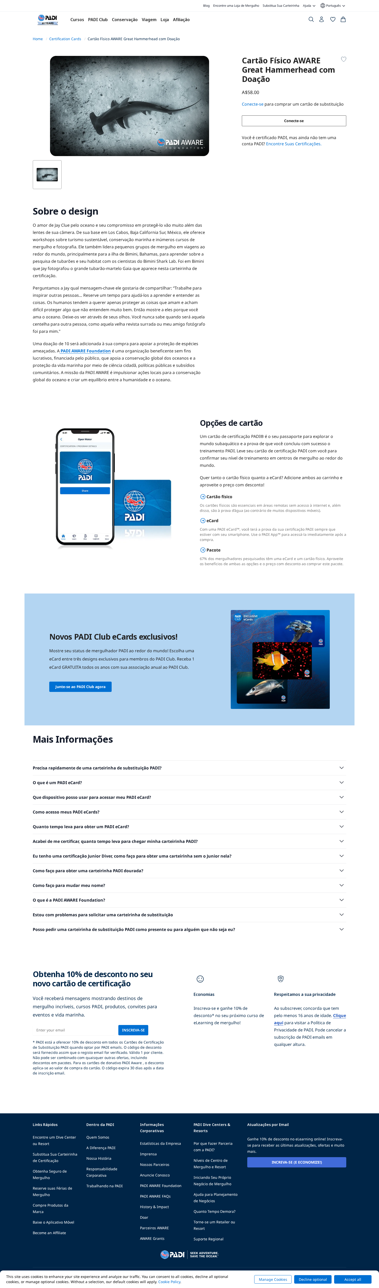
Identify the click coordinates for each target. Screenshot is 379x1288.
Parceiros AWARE (154, 1227)
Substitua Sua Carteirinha (281, 5)
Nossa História (98, 1158)
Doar (144, 1217)
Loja (165, 19)
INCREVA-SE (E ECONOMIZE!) (297, 1162)
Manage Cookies (273, 1279)
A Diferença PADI (101, 1147)
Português (330, 6)
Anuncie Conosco (155, 1175)
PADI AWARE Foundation (85, 351)
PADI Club (98, 19)
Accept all (352, 1279)
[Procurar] (311, 20)
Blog (206, 5)
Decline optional (313, 1279)
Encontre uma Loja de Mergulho (236, 5)
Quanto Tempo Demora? (214, 1211)
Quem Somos (97, 1137)
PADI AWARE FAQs (155, 1196)
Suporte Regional (209, 1238)
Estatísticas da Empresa (160, 1143)
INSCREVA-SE (133, 1030)
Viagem (149, 19)
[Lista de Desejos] (333, 20)
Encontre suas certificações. (294, 144)
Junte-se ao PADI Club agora (80, 686)
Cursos (77, 19)
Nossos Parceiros (154, 1164)
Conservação (125, 19)
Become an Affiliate (49, 1232)
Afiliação (181, 19)
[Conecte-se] (322, 20)
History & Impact (154, 1206)
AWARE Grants (152, 1238)
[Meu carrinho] (343, 20)
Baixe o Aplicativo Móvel (53, 1222)
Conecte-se (294, 120)
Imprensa (148, 1153)
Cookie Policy (169, 1281)
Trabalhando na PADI (104, 1185)
